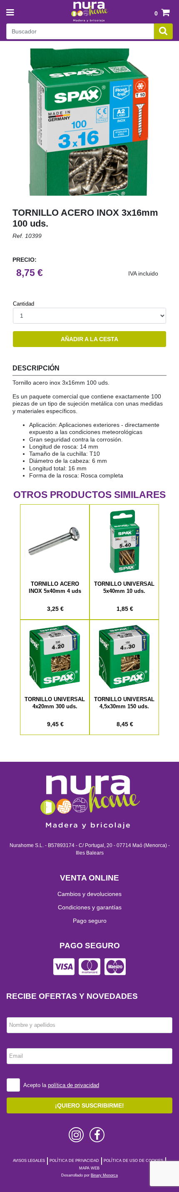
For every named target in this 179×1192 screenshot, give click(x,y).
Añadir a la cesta (89, 339)
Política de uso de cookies (133, 1161)
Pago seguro (90, 920)
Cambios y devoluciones (89, 894)
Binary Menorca (104, 1175)
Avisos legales (29, 1161)
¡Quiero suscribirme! (89, 1105)
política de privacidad (73, 1085)
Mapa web (89, 1168)
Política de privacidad (74, 1161)
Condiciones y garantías (90, 907)
